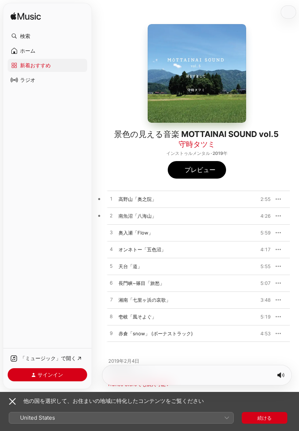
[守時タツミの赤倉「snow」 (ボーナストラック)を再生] (111, 333)
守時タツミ (197, 144)
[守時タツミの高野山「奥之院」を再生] (111, 199)
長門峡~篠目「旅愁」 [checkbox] (141, 283)
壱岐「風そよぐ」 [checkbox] (137, 317)
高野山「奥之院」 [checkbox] (137, 199)
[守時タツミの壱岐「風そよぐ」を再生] (111, 316)
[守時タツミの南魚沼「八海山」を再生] (111, 216)
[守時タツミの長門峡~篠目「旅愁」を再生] (111, 283)
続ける (264, 418)
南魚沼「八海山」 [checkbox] (137, 216)
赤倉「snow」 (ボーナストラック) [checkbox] (156, 333)
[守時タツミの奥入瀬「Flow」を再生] (111, 232)
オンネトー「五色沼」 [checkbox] (142, 249)
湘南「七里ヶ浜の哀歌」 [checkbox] (145, 300)
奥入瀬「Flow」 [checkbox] (136, 233)
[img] (26, 16)
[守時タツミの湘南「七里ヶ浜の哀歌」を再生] (111, 300)
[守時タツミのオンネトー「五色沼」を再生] (111, 249)
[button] (47, 36)
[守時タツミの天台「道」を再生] (111, 266)
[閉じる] (12, 401)
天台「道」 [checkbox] (130, 266)
